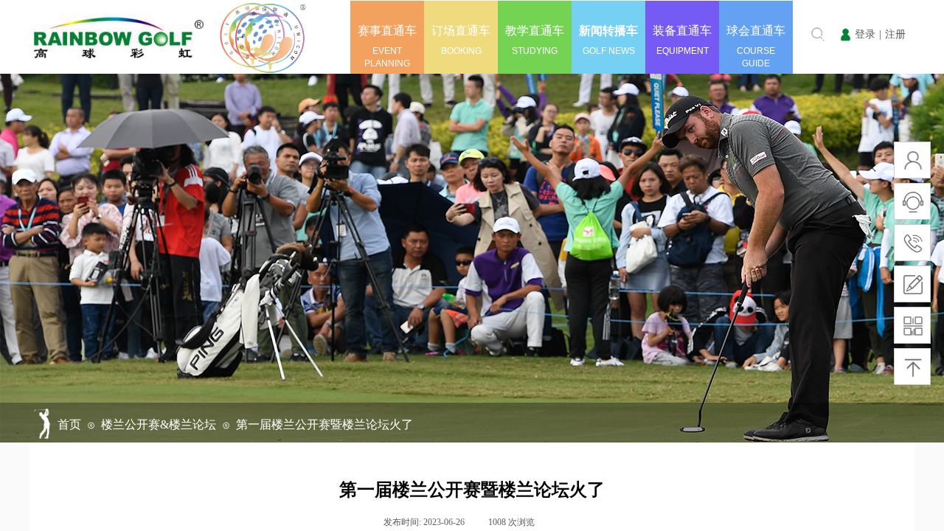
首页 (69, 424)
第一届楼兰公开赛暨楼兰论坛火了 (324, 424)
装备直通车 (682, 30)
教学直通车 (534, 30)
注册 (895, 34)
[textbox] (794, 34)
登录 (865, 34)
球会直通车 (755, 30)
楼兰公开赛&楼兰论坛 (158, 424)
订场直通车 (460, 30)
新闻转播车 (608, 30)
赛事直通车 (387, 30)
